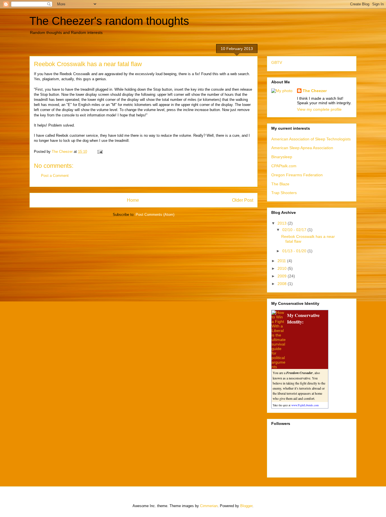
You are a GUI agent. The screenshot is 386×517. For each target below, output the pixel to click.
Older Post (242, 200)
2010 (282, 268)
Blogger (246, 506)
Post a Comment (55, 175)
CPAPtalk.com (283, 166)
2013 (282, 223)
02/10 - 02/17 (294, 229)
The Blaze (280, 184)
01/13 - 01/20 (294, 251)
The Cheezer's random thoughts (109, 21)
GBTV (276, 62)
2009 (282, 276)
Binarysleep (281, 157)
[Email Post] (100, 151)
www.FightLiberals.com (305, 405)
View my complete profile (319, 109)
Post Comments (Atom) (155, 214)
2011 (282, 260)
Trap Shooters (284, 192)
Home (133, 200)
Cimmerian (209, 506)
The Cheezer (315, 90)
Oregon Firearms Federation (297, 175)
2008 (282, 283)
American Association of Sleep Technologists (311, 139)
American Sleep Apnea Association (302, 147)
